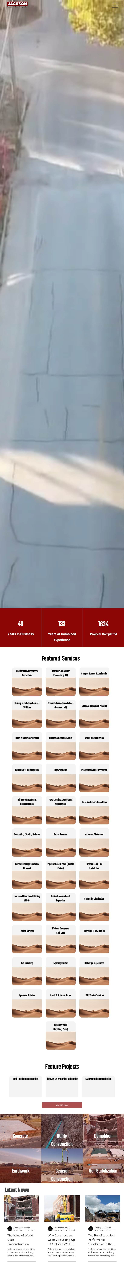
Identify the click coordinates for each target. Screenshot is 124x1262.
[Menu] (115, 5)
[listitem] (20, 1131)
